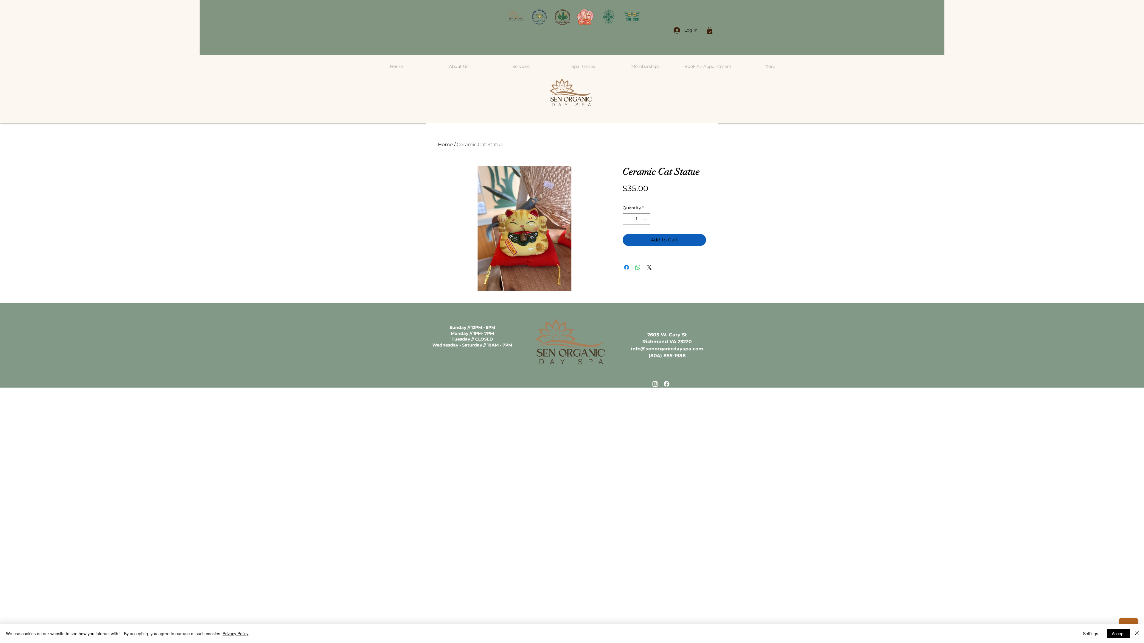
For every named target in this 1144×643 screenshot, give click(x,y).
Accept (1118, 633)
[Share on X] (649, 267)
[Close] (1136, 633)
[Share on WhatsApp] (637, 267)
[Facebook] (666, 384)
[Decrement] (627, 219)
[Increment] (645, 219)
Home (445, 144)
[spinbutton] (636, 219)
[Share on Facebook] (626, 267)
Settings (1090, 633)
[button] (710, 30)
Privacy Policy (235, 633)
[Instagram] (655, 384)
